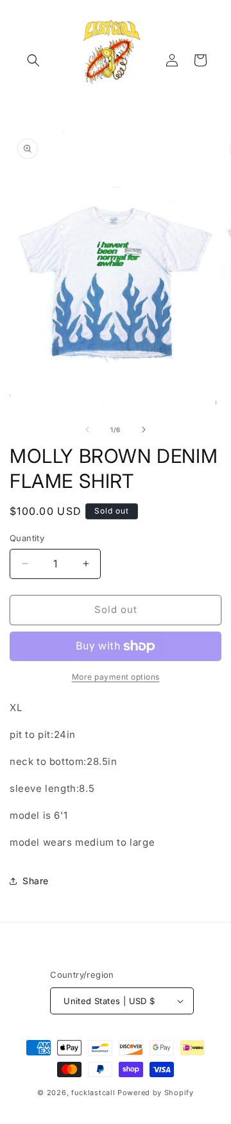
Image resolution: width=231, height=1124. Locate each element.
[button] (33, 60)
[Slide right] (144, 429)
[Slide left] (87, 429)
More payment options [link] (116, 677)
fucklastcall (93, 1092)
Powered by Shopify (155, 1092)
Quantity (27, 538)
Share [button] (35, 880)
